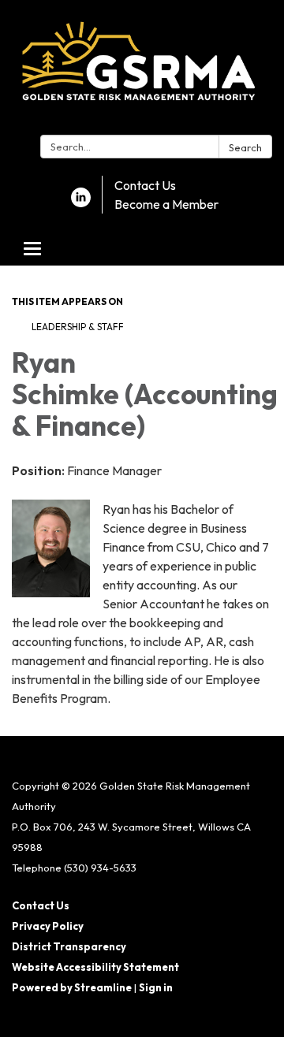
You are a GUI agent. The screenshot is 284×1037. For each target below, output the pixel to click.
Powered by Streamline (72, 987)
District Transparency (69, 946)
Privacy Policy (48, 926)
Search (245, 147)
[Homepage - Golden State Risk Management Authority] (142, 70)
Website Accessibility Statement (95, 967)
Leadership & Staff (78, 327)
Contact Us (145, 185)
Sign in (156, 987)
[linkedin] (81, 202)
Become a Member (166, 204)
